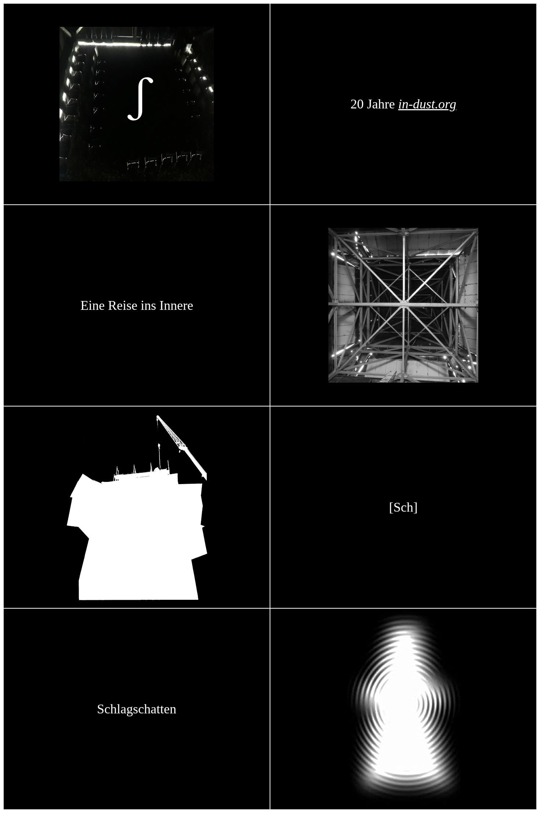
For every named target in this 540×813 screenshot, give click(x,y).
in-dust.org (427, 104)
